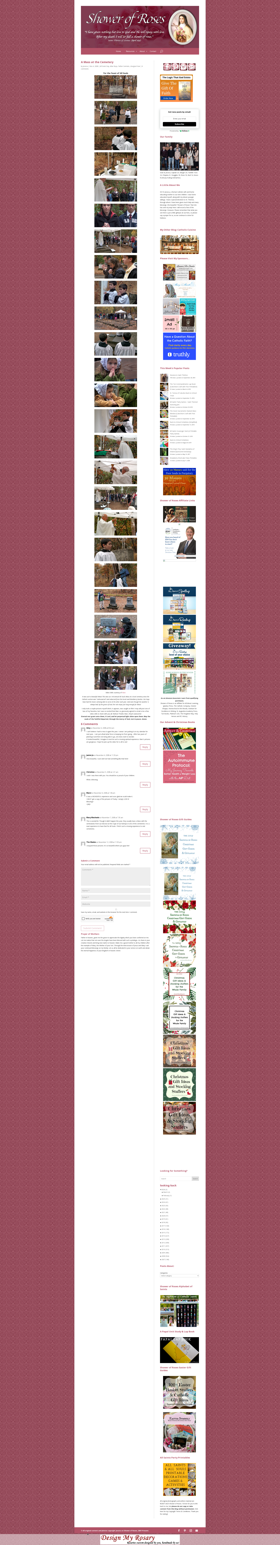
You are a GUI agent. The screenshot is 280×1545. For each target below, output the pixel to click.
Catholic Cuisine (186, 229)
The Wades (91, 842)
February (167, 1195)
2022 (165, 1209)
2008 (165, 1256)
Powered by (174, 131)
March (166, 1192)
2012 (165, 1243)
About (142, 51)
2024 (165, 1202)
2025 (165, 1199)
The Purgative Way (187, 714)
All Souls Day (104, 66)
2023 (165, 1206)
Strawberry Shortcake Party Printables (183, 458)
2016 (165, 1229)
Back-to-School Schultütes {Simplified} (183, 422)
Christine (90, 772)
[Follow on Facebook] (179, 1530)
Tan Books (165, 714)
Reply (145, 747)
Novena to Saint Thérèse (179, 375)
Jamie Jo (90, 755)
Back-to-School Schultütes (179, 440)
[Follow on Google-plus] (196, 1530)
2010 (165, 1249)
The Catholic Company (182, 706)
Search (195, 1179)
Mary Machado (92, 817)
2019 (165, 1219)
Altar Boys (113, 66)
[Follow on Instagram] (190, 1530)
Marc (124, 693)
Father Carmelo (123, 66)
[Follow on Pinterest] (184, 1530)
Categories (164, 1273)
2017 (165, 1226)
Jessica (85, 66)
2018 (165, 1222)
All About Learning (191, 703)
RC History (183, 716)
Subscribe (179, 124)
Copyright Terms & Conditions (179, 1511)
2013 (165, 1239)
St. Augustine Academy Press (187, 711)
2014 (165, 1236)
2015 (165, 1233)
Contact (153, 51)
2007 (165, 1259)
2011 (165, 1246)
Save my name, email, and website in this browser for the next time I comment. (109, 912)
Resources (130, 51)
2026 (164, 1189)
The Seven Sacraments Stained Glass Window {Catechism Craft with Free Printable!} (183, 413)
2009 (165, 1253)
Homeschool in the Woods (178, 709)
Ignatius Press (168, 706)
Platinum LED (174, 714)
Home (118, 51)
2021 (165, 1212)
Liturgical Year (135, 66)
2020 (165, 1216)
